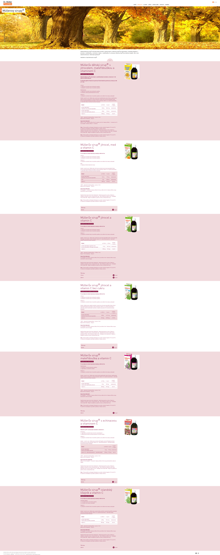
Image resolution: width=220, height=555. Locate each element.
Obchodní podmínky (29, 554)
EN (216, 2)
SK (214, 2)
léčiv (17, 552)
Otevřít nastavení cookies (36, 554)
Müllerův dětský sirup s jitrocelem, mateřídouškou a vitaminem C (97, 68)
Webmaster (12, 554)
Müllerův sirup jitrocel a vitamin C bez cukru (95, 287)
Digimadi (8, 554)
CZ (213, 2)
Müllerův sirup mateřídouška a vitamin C (95, 357)
